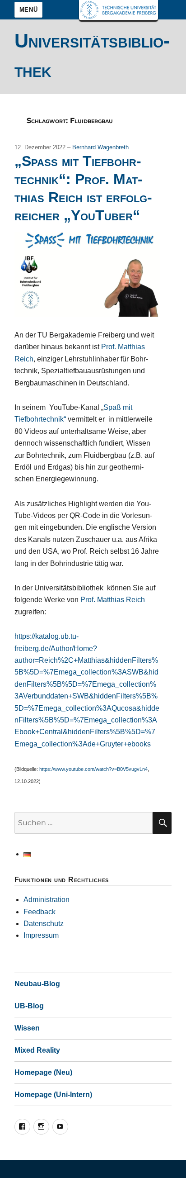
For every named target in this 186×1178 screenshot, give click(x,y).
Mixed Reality (37, 1050)
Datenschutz (43, 923)
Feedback (39, 912)
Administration (46, 899)
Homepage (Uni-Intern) (53, 1094)
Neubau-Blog (37, 984)
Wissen (27, 1028)
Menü (28, 9)
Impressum (41, 935)
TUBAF (118, 10)
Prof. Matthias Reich (112, 599)
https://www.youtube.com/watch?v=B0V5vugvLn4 (93, 769)
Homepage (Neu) (43, 1072)
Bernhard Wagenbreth (100, 147)
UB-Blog (29, 1006)
